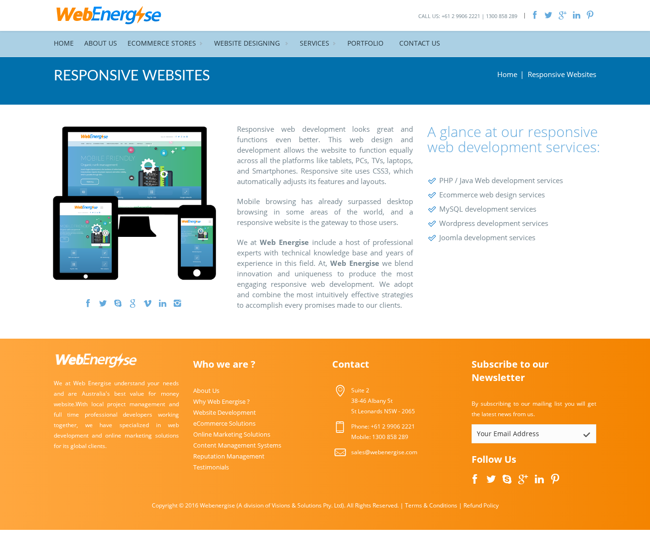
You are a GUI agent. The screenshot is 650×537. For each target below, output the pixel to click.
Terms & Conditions (431, 505)
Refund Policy (481, 505)
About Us (100, 43)
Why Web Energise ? (221, 401)
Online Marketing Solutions (231, 434)
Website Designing (248, 43)
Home (64, 43)
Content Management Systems (237, 445)
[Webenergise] (109, 14)
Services (314, 43)
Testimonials (211, 467)
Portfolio (365, 43)
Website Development (224, 412)
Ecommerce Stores (162, 43)
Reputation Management (229, 456)
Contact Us (419, 43)
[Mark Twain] (135, 202)
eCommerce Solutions (224, 423)
